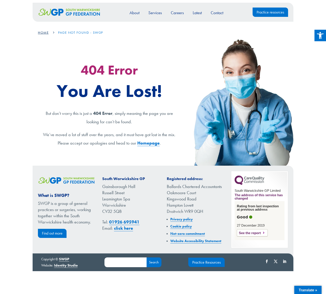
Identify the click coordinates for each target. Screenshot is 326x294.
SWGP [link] (64, 259)
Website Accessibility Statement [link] (195, 241)
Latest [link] (197, 13)
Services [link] (155, 13)
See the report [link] (250, 233)
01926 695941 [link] (124, 222)
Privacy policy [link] (181, 219)
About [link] (134, 13)
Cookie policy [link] (181, 226)
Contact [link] (217, 13)
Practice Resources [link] (206, 262)
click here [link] (123, 228)
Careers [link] (177, 13)
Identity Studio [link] (66, 265)
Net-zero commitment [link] (187, 233)
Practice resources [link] (270, 12)
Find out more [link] (52, 233)
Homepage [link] (148, 143)
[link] (320, 35)
